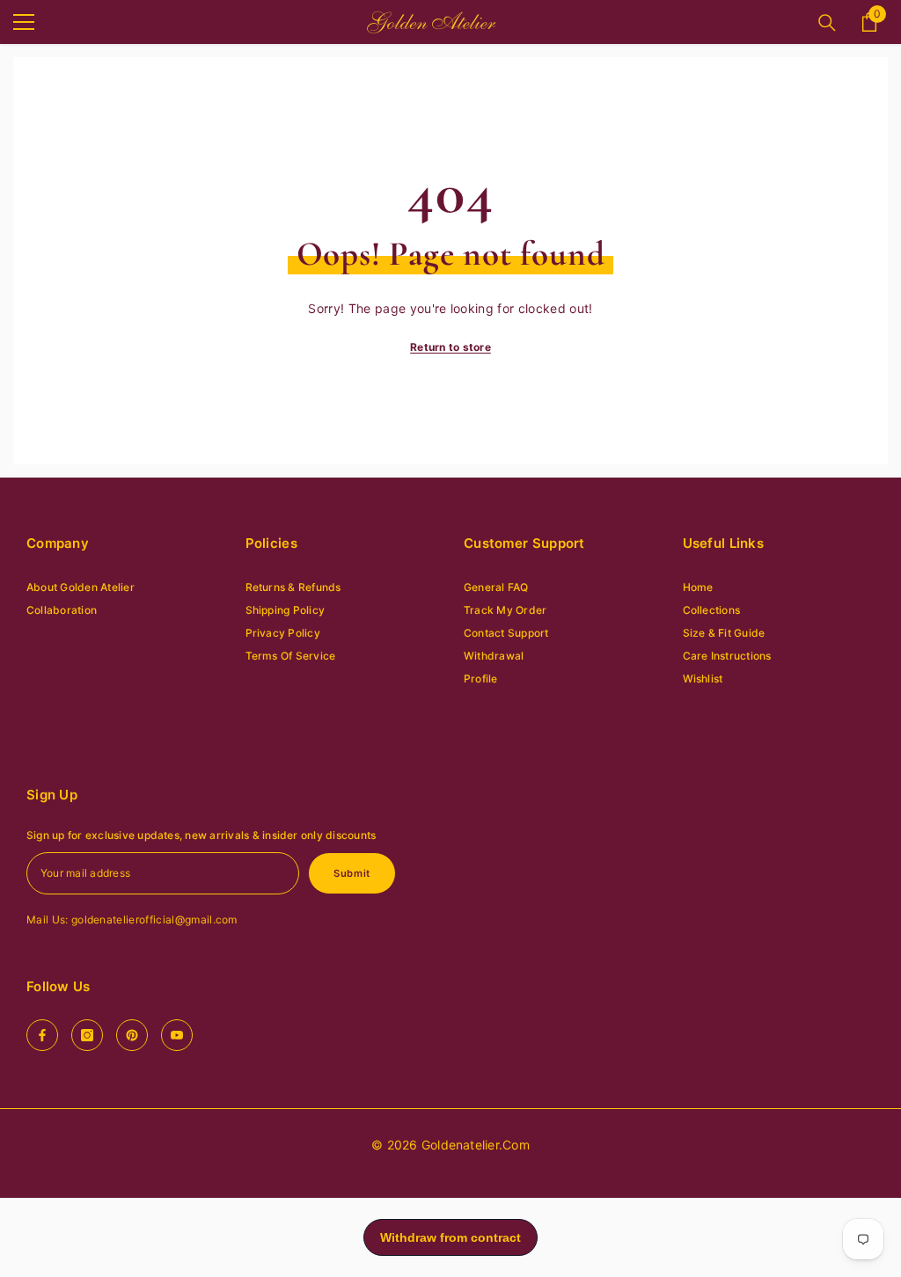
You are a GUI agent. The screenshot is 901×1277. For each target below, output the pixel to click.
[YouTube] (177, 1035)
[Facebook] (42, 1035)
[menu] (23, 22)
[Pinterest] (132, 1035)
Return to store (450, 347)
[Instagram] (87, 1035)
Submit (351, 873)
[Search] (827, 22)
